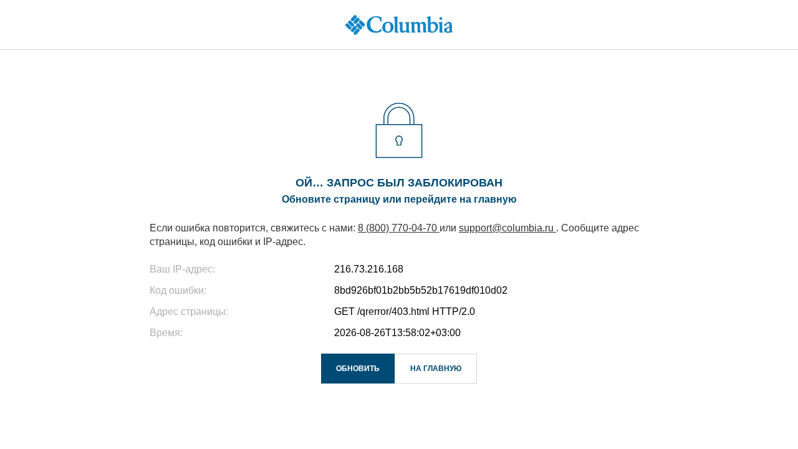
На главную (435, 368)
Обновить (358, 368)
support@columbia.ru (507, 228)
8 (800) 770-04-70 (399, 228)
